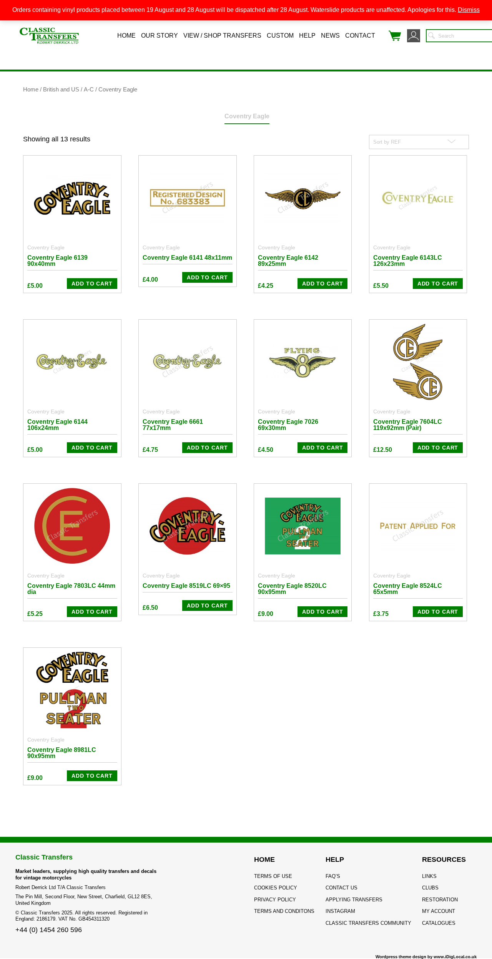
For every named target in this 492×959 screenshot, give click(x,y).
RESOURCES (444, 859)
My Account (438, 911)
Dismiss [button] (469, 10)
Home (126, 35)
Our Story (159, 35)
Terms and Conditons (284, 911)
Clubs (430, 888)
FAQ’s (333, 876)
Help (307, 35)
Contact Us (341, 888)
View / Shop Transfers (222, 35)
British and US (61, 89)
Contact (360, 35)
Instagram (340, 911)
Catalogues (438, 923)
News (330, 35)
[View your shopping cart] (394, 35)
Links (429, 876)
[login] (413, 35)
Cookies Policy (275, 888)
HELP (335, 859)
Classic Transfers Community (368, 923)
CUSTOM (280, 35)
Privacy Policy (275, 900)
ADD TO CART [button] (92, 283)
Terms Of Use (273, 876)
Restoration (440, 900)
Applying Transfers (354, 900)
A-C (89, 89)
